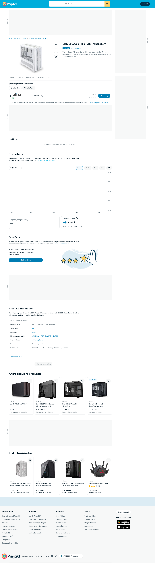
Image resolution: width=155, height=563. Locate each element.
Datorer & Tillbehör (20, 38)
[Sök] (107, 4)
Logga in (145, 4)
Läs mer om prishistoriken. (46, 160)
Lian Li (34, 328)
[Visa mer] (10, 96)
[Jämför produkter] (56, 57)
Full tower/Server (37, 340)
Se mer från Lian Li (15, 357)
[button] (56, 44)
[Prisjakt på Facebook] (51, 556)
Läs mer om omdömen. (61, 244)
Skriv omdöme (76, 48)
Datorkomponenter (35, 38)
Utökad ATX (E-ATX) (50, 336)
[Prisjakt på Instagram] (56, 556)
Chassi (45, 38)
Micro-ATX (39, 336)
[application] (60, 193)
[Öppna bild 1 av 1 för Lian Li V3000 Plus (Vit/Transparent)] (31, 58)
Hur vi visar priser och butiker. (98, 103)
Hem (10, 38)
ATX (33, 336)
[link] (21, 395)
